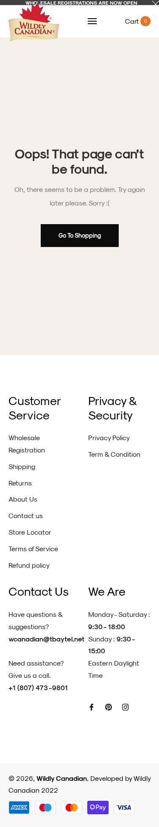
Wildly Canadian (61, 778)
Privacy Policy (109, 437)
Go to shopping (80, 235)
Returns (20, 483)
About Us (22, 499)
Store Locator (29, 532)
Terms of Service (33, 548)
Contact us (25, 515)
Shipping (21, 466)
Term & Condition (114, 454)
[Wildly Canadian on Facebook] (91, 706)
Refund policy (29, 565)
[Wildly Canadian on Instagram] (125, 706)
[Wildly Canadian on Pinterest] (108, 706)
